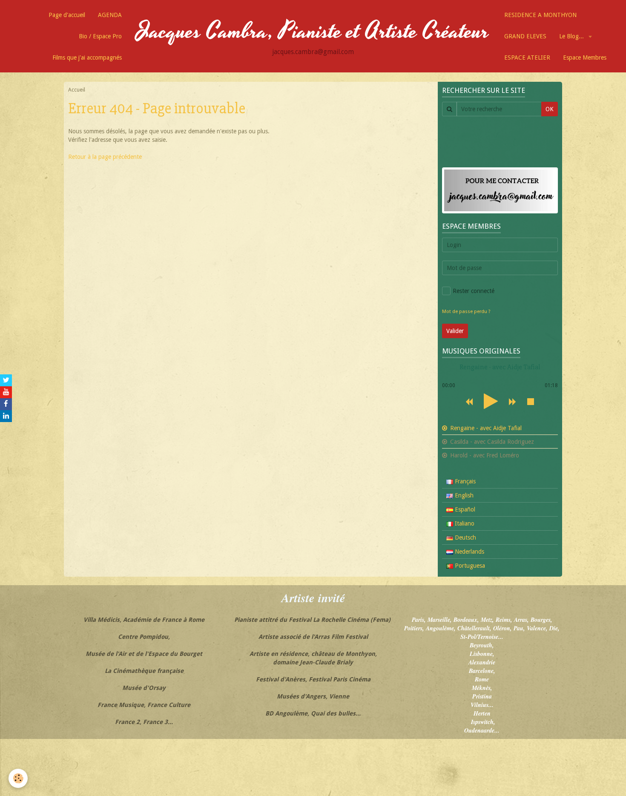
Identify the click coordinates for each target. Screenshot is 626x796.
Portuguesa (469, 565)
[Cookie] (18, 778)
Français (464, 481)
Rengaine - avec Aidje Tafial (485, 428)
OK (550, 109)
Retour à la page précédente (105, 156)
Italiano (463, 523)
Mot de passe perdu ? (466, 311)
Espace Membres (584, 57)
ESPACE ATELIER (527, 57)
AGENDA (110, 14)
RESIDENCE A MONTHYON (540, 14)
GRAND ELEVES (525, 36)
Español (464, 509)
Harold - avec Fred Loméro (483, 455)
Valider (455, 331)
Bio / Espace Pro (100, 36)
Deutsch (464, 537)
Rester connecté (473, 290)
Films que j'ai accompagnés (87, 57)
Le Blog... (572, 36)
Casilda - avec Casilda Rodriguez (491, 441)
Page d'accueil (67, 14)
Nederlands (468, 551)
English (463, 495)
